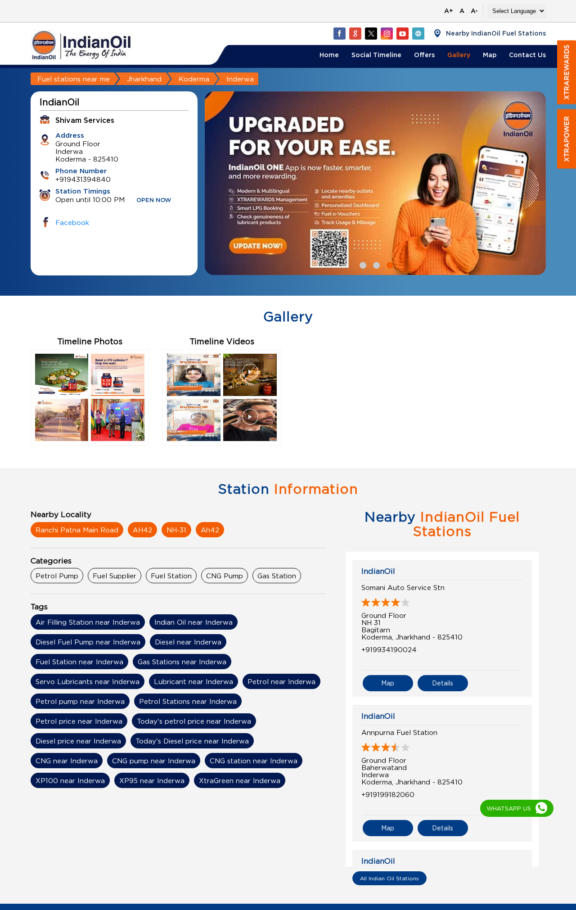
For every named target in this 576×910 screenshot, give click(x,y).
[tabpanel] (375, 183)
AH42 (142, 529)
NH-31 (176, 529)
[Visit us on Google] (355, 33)
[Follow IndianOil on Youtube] (402, 33)
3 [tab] (389, 264)
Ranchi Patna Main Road (77, 529)
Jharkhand (144, 78)
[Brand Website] (418, 33)
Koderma (194, 78)
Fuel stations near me (73, 78)
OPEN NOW (153, 200)
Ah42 (210, 529)
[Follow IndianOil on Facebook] (339, 33)
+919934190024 (389, 649)
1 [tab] (362, 264)
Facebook (72, 222)
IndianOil (378, 571)
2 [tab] (375, 264)
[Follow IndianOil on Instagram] (386, 33)
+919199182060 (387, 794)
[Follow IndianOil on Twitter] (371, 33)
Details (442, 683)
